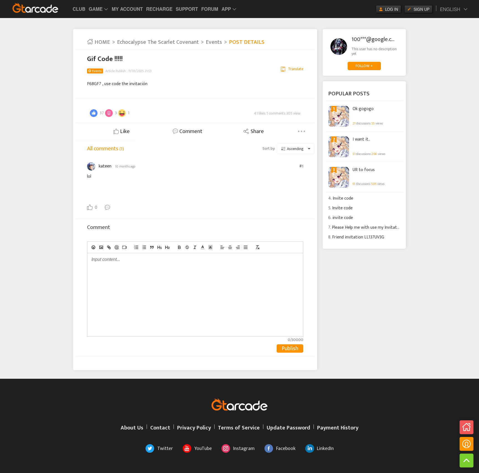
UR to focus (364, 170)
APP (226, 9)
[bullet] (144, 247)
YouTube (203, 448)
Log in (391, 9)
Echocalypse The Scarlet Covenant (158, 42)
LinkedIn (325, 448)
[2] (167, 247)
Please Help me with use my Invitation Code (372, 227)
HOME (101, 42)
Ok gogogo (363, 109)
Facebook (285, 448)
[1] (160, 247)
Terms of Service (239, 428)
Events (214, 42)
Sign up (421, 9)
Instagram (244, 448)
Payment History (337, 428)
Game (96, 9)
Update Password (288, 428)
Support (187, 9)
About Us (132, 428)
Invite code (343, 198)
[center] (230, 247)
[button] (203, 247)
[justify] (245, 247)
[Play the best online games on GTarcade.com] (35, 8)
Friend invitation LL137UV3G (358, 237)
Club (79, 9)
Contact (160, 428)
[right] (238, 247)
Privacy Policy (194, 428)
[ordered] (136, 247)
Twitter (165, 448)
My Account (127, 9)
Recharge (159, 9)
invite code (342, 218)
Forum (209, 9)
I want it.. (361, 139)
